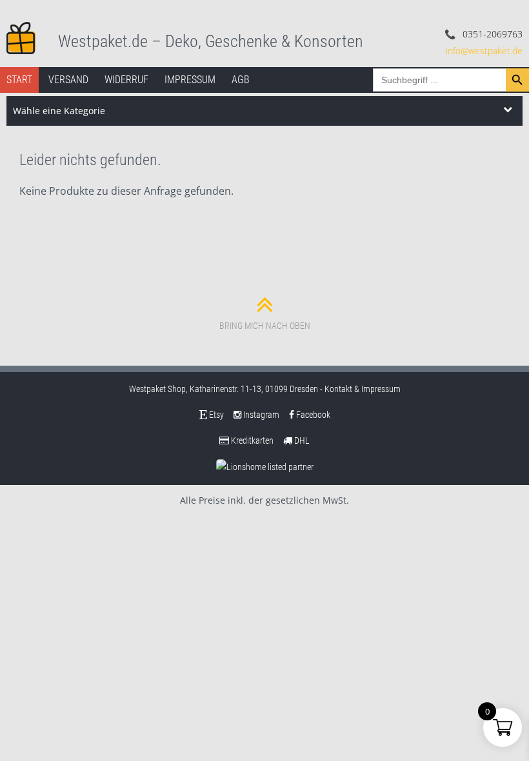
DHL (301, 440)
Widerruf (126, 80)
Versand (68, 80)
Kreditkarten (251, 440)
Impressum (190, 80)
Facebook (312, 415)
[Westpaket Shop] (20, 37)
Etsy (215, 415)
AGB (241, 80)
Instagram (260, 415)
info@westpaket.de (484, 50)
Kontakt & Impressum (362, 389)
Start (19, 80)
